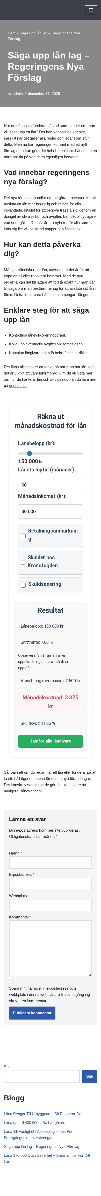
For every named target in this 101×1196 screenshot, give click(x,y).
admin (18, 94)
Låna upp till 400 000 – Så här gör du (34, 1122)
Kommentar (20, 917)
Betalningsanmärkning (53, 535)
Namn (15, 853)
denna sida (18, 385)
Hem (12, 33)
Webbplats (18, 895)
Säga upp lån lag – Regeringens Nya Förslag (41, 1146)
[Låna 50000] (19, 10)
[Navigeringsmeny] (91, 9)
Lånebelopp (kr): (36, 443)
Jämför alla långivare (50, 741)
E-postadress (21, 874)
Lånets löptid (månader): (46, 470)
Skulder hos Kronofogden (43, 562)
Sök (7, 1066)
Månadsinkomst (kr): (42, 496)
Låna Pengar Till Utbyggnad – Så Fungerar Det (43, 1114)
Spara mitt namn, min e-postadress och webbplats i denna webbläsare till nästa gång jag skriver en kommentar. (49, 994)
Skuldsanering (44, 584)
